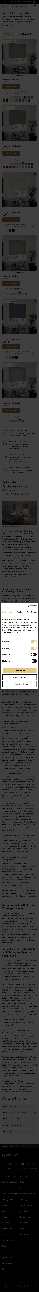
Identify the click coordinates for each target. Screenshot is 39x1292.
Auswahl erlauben (19, 677)
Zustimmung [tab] (7, 612)
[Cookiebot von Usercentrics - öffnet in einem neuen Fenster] (28, 606)
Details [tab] (19, 612)
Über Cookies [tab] (32, 612)
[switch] (34, 648)
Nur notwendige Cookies (19, 684)
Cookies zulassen (19, 670)
